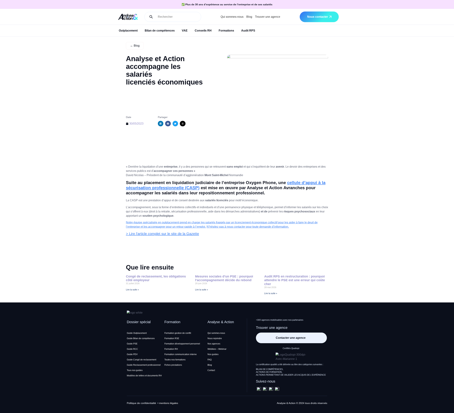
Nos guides (212, 354)
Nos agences (213, 343)
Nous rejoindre (214, 338)
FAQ (209, 359)
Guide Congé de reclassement (141, 359)
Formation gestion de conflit (177, 333)
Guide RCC (132, 349)
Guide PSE (132, 343)
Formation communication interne (180, 354)
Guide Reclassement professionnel (144, 365)
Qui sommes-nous (232, 16)
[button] (161, 124)
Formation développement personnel (182, 343)
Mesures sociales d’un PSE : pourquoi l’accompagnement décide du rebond (224, 278)
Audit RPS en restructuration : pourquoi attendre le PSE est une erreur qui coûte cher (294, 280)
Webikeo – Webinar (216, 349)
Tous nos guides (135, 370)
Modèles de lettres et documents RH (144, 375)
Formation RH (171, 349)
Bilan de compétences (160, 30)
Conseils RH (203, 30)
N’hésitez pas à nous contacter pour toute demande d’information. (248, 226)
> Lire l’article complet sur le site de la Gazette (162, 234)
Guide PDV (132, 354)
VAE (185, 30)
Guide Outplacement (137, 333)
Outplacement (128, 30)
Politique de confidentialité (141, 403)
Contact (211, 370)
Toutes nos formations (175, 359)
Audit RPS (248, 30)
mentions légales (168, 403)
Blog (249, 16)
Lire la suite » (132, 289)
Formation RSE (171, 338)
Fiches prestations (173, 365)
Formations (226, 30)
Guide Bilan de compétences (141, 338)
